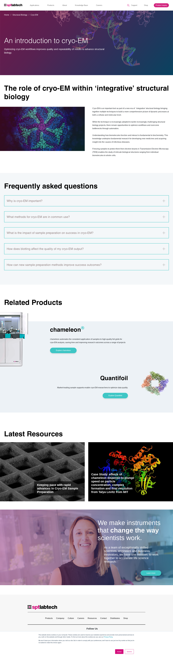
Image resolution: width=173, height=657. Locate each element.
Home (6, 15)
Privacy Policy (108, 637)
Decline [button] (129, 652)
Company (60, 618)
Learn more (151, 573)
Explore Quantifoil (115, 395)
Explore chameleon (63, 350)
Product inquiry (161, 5)
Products (50, 5)
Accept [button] (119, 652)
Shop (146, 5)
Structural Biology (20, 15)
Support (134, 5)
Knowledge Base (81, 5)
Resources (92, 618)
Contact (103, 618)
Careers (99, 5)
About (64, 5)
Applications (34, 5)
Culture (71, 618)
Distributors (115, 618)
